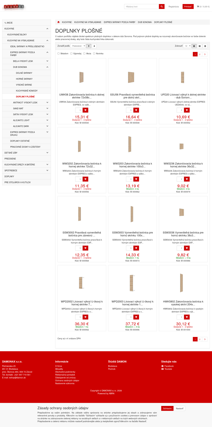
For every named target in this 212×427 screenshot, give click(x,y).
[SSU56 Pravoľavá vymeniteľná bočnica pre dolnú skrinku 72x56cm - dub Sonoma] (132, 76)
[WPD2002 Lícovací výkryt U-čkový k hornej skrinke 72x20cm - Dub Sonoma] (81, 283)
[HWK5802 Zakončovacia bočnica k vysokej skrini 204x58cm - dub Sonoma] (183, 283)
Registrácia (174, 6)
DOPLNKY (9, 176)
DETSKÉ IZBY (10, 152)
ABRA (111, 393)
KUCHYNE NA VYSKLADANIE (20, 40)
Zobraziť (178, 45)
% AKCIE (8, 22)
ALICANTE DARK (21, 126)
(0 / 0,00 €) (204, 6)
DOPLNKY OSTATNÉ (20, 140)
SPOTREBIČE (10, 170)
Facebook (169, 366)
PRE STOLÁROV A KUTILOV (17, 182)
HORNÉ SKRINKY (24, 78)
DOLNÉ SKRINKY (24, 72)
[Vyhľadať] (162, 6)
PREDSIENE (10, 158)
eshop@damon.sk (17, 377)
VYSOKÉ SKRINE (24, 84)
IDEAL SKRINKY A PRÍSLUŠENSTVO (27, 46)
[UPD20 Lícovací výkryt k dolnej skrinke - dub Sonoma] (183, 76)
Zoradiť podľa (64, 45)
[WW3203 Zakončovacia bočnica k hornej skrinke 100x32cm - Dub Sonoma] (132, 145)
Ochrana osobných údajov (67, 380)
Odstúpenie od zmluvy (65, 377)
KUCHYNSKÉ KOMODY (26, 90)
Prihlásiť (187, 6)
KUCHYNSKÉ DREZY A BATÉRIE (19, 164)
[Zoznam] (199, 46)
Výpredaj (77, 53)
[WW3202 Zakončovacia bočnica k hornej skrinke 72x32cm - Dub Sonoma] (81, 145)
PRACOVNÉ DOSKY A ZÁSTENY (25, 146)
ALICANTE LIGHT (21, 120)
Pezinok (111, 368)
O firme (58, 366)
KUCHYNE (9, 28)
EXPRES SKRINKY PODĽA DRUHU (22, 133)
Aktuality (59, 368)
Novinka (99, 53)
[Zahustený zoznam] (205, 46)
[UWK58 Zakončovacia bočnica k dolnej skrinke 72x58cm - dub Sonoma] (81, 76)
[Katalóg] (194, 46)
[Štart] (58, 22)
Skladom (64, 53)
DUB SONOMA (20, 67)
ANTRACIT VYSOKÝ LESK (25, 102)
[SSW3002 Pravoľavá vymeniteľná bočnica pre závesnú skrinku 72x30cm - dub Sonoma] (81, 214)
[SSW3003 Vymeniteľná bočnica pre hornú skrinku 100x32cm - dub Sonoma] (132, 214)
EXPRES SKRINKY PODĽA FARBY (22, 54)
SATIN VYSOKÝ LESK (23, 114)
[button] (47, 28)
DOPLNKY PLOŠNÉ (25, 96)
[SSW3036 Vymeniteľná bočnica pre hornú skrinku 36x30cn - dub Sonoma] (183, 214)
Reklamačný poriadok (65, 374)
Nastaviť (179, 408)
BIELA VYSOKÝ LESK (23, 61)
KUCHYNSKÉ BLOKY (17, 34)
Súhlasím (167, 408)
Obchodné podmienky (65, 371)
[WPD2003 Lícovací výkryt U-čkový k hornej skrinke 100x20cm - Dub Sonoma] (132, 283)
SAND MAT (18, 108)
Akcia (88, 53)
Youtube (168, 368)
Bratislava (112, 366)
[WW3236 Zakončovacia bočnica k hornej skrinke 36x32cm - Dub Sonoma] (183, 145)
